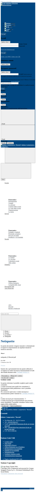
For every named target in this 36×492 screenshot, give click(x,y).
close (3, 179)
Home (6, 331)
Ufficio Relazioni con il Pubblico (15, 447)
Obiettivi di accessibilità (12, 450)
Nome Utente (23, 44)
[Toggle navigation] (16, 171)
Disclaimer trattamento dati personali (12, 473)
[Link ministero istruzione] (9, 3)
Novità (7, 333)
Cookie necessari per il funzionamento (12, 399)
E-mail (21, 74)
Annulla (4, 143)
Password (22, 46)
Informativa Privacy (11, 445)
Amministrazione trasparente (13, 456)
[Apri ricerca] (20, 155)
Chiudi (3, 94)
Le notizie (8, 334)
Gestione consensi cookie (12, 454)
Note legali (8, 443)
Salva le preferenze (15, 406)
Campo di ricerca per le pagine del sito (12, 312)
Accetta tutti (8, 378)
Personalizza (5, 376)
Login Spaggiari (15, 81)
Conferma (10, 143)
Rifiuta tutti (16, 376)
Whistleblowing (9, 452)
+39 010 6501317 (12, 422)
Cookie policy (9, 442)
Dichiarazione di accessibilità (13, 449)
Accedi (3, 34)
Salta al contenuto (6, 1)
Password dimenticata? (8, 49)
